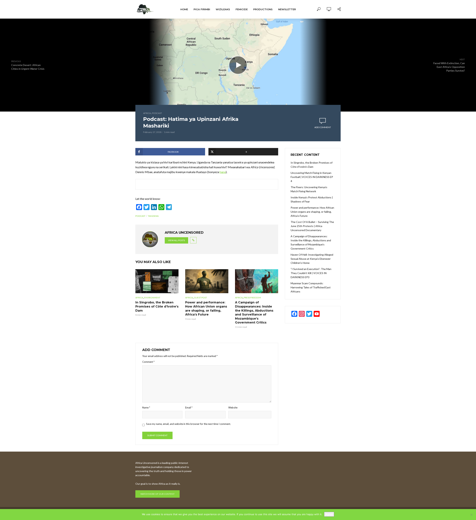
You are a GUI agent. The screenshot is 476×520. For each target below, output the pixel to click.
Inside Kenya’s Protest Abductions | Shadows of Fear (312, 199)
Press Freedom (252, 297)
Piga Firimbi (202, 9)
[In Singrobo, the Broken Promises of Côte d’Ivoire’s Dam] (156, 281)
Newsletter (287, 9)
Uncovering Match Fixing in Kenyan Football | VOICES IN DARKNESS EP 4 (312, 177)
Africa (147, 113)
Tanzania (153, 216)
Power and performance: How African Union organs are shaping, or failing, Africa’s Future (206, 308)
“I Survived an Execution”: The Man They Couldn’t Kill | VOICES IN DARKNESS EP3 (311, 273)
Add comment (322, 127)
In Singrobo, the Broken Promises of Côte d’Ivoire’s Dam (156, 306)
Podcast (157, 113)
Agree (329, 514)
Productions (263, 9)
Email (188, 407)
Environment (152, 297)
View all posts (176, 240)
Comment (148, 361)
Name (146, 407)
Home (184, 9)
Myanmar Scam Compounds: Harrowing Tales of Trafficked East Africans (311, 287)
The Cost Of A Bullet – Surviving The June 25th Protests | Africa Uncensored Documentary (312, 226)
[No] (471, 514)
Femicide (242, 9)
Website (232, 407)
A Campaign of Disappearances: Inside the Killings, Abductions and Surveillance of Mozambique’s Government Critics (254, 312)
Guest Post (200, 297)
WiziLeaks (223, 9)
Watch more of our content (157, 493)
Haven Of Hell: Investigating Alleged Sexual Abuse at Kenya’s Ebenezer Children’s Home (312, 258)
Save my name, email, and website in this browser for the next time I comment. (188, 423)
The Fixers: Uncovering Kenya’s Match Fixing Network (309, 189)
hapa (223, 172)
